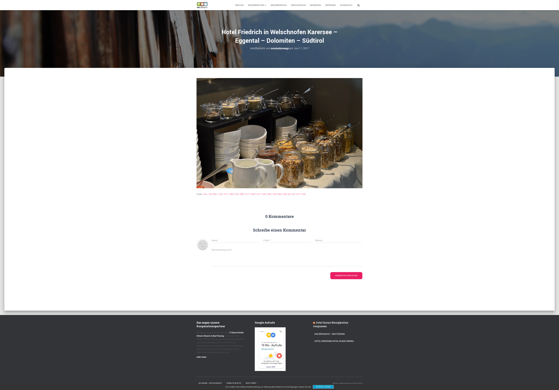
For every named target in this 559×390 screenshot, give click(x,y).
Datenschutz (346, 5)
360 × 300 (282, 194)
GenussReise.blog (278, 5)
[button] (265, 5)
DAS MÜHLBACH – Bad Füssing (329, 334)
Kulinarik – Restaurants (210, 383)
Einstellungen (323, 387)
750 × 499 (239, 194)
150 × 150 (207, 194)
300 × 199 (217, 194)
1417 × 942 (228, 194)
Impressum (330, 5)
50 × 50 (291, 194)
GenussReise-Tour (256, 5)
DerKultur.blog (298, 5)
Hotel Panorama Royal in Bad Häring (334, 341)
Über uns (239, 5)
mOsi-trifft (251, 383)
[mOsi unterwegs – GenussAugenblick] (202, 5)
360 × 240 (272, 194)
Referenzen (315, 5)
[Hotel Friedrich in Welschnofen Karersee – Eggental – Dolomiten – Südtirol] (279, 132)
